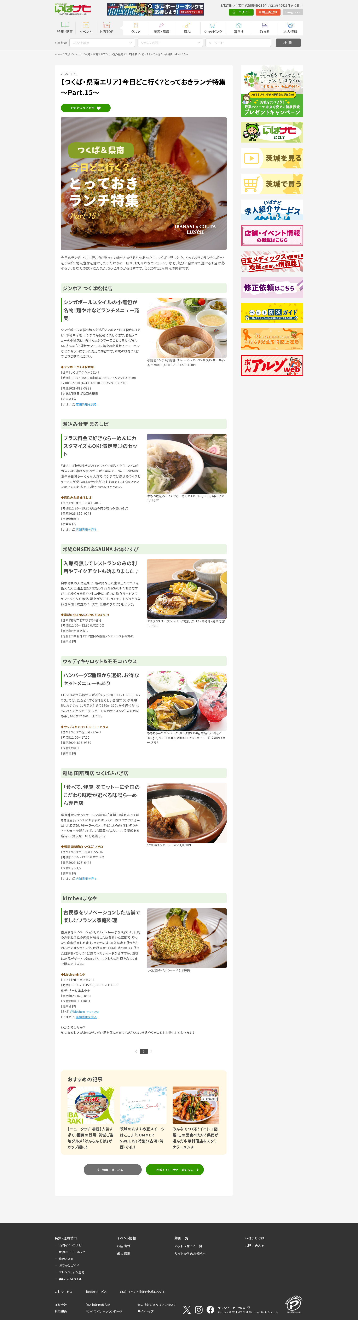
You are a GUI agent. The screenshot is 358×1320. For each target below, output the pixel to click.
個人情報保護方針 (98, 1305)
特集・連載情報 (66, 1237)
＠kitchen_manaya (84, 1011)
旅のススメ (66, 1259)
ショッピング (213, 31)
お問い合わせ (255, 1245)
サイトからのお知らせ (190, 1253)
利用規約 (61, 1311)
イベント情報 (126, 1237)
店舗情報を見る (86, 404)
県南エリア (99, 54)
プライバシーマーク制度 (232, 1308)
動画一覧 (181, 1237)
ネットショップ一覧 (188, 1245)
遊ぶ (187, 31)
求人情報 (290, 31)
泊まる (265, 31)
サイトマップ (146, 1311)
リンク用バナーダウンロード (104, 1311)
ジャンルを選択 (150, 43)
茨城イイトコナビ (70, 1245)
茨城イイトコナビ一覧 (77, 54)
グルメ (135, 31)
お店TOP (106, 31)
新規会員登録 (268, 12)
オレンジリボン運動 (72, 1272)
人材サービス (64, 1292)
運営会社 (61, 1305)
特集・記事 (65, 31)
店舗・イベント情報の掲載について (142, 1292)
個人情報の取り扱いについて (157, 1305)
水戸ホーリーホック (72, 1252)
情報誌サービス (96, 1292)
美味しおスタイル (70, 1279)
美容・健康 (161, 31)
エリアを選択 (81, 43)
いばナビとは (255, 1237)
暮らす (239, 31)
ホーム (58, 54)
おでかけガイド (69, 1265)
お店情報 (124, 1245)
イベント (86, 31)
